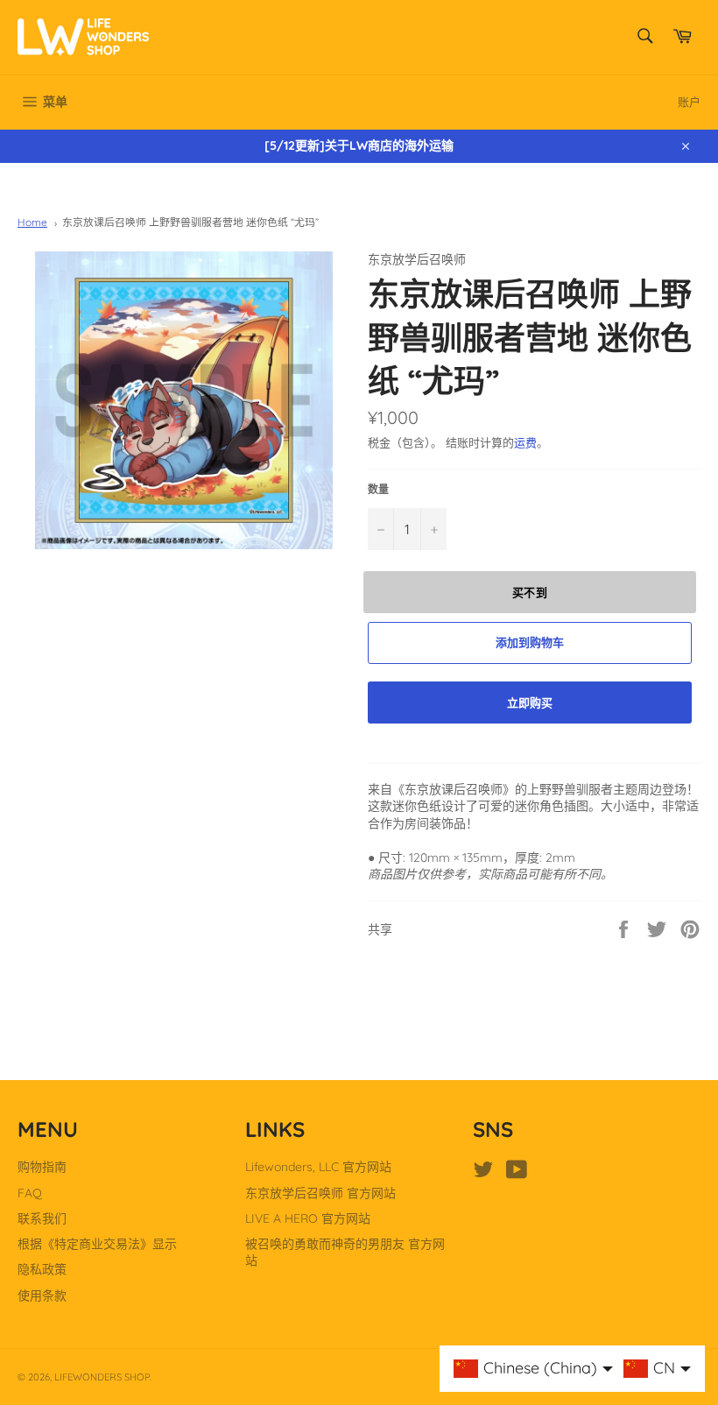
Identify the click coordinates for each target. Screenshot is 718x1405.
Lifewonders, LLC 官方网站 (318, 1167)
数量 (378, 489)
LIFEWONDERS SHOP (102, 1377)
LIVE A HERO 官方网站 (307, 1218)
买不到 (530, 592)
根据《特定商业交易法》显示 (97, 1244)
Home (32, 222)
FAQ (30, 1193)
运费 (525, 442)
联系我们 (42, 1218)
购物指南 (42, 1167)
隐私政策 (42, 1269)
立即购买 (530, 702)
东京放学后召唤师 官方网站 (320, 1193)
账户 (689, 102)
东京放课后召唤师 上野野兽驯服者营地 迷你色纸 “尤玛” (190, 222)
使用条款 (42, 1295)
